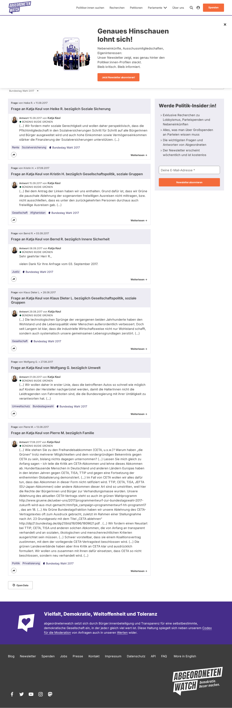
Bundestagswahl (43, 406)
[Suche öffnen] (191, 8)
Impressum (113, 656)
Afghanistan (37, 212)
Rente (15, 147)
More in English (185, 656)
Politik (16, 563)
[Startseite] (20, 8)
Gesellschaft (20, 212)
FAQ (164, 656)
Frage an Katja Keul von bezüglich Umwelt (56, 368)
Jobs (63, 656)
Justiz (16, 271)
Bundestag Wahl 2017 (21, 90)
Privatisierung (31, 563)
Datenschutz (136, 656)
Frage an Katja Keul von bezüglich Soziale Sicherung (61, 109)
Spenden (48, 656)
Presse (78, 656)
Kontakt (94, 656)
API (153, 656)
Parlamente (155, 7)
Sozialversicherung (34, 147)
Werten (122, 632)
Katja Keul (54, 118)
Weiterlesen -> (139, 155)
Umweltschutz (21, 406)
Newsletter (28, 656)
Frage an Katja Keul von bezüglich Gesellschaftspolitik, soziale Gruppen (77, 174)
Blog (11, 656)
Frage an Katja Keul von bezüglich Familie (52, 433)
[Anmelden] (198, 8)
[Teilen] (13, 154)
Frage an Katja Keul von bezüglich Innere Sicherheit (60, 239)
